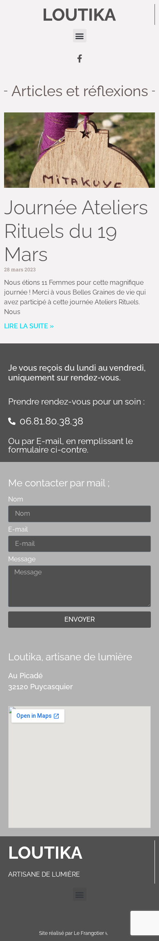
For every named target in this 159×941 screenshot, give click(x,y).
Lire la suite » (29, 326)
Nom (15, 499)
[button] (79, 35)
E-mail (18, 529)
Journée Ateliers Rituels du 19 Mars (76, 231)
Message (21, 559)
